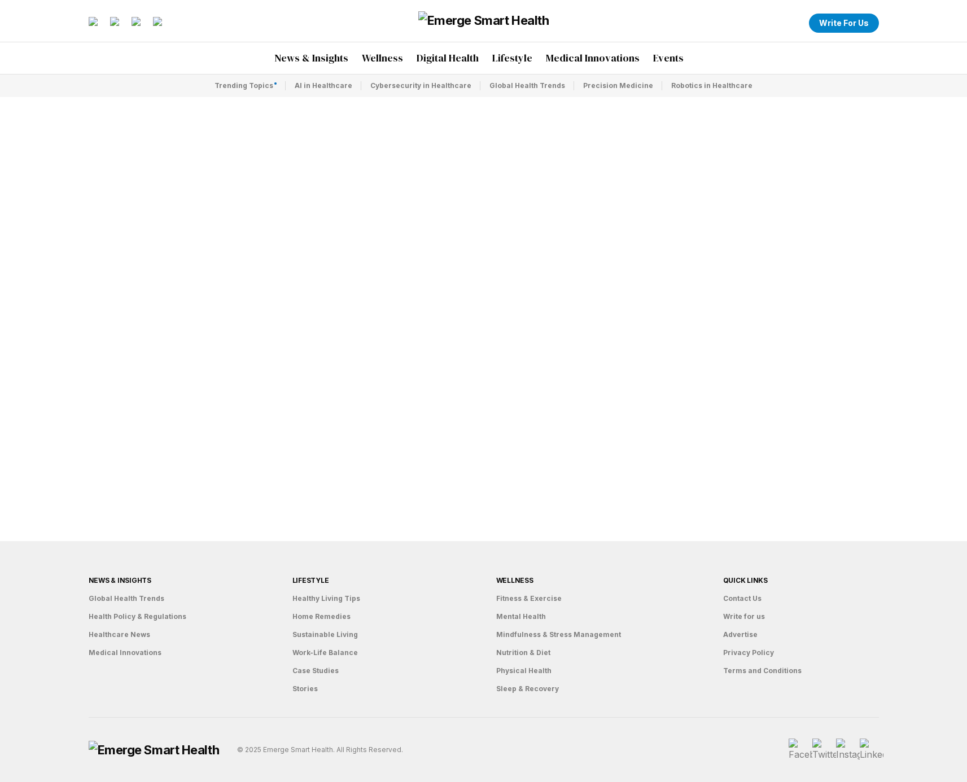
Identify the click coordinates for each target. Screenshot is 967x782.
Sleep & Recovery (527, 688)
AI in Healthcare (323, 85)
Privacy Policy (748, 652)
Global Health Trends (527, 85)
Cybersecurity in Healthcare (420, 85)
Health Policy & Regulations (137, 616)
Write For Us (844, 23)
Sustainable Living (325, 634)
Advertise (740, 634)
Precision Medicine (618, 85)
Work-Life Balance (325, 652)
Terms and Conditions (762, 670)
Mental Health (521, 616)
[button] (793, 23)
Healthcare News (119, 634)
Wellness (514, 580)
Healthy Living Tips (326, 598)
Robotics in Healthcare (711, 85)
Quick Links (745, 580)
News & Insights (120, 580)
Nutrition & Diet (523, 652)
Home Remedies (321, 616)
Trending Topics (244, 85)
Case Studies (315, 670)
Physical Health (524, 670)
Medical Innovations (125, 652)
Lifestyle (310, 580)
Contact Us (742, 598)
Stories (305, 688)
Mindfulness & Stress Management (558, 634)
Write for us (744, 616)
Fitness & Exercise (529, 598)
